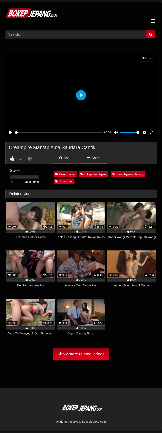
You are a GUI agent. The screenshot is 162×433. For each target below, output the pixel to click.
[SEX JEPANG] (81, 14)
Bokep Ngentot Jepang (129, 174)
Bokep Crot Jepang (95, 174)
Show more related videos (81, 354)
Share (96, 158)
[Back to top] (149, 420)
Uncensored (66, 181)
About (67, 158)
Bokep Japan (67, 174)
